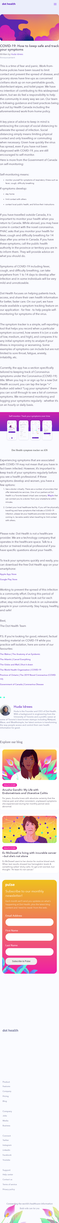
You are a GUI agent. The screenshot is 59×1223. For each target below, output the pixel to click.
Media (5, 1121)
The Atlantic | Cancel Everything (15, 659)
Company (7, 1091)
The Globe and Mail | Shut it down (16, 664)
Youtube (6, 1160)
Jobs (5, 1116)
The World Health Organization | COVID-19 (20, 670)
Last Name (11, 945)
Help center (8, 1175)
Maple (51, 495)
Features (6, 1086)
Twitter (6, 1140)
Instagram (7, 1145)
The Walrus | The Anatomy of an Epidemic (20, 654)
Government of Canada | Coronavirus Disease (22, 684)
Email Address (13, 915)
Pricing (6, 1096)
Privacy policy (9, 1189)
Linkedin (6, 1150)
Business (6, 1126)
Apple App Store (8, 574)
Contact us (7, 1179)
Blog (5, 1101)
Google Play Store (8, 579)
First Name (11, 930)
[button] (55, 4)
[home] (8, 4)
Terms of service (10, 1184)
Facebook (7, 1155)
